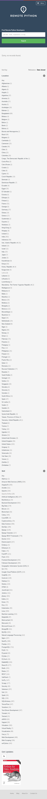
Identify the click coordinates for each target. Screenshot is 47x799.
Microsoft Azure (7, 626)
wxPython (5, 743)
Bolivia (4, 128)
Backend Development (9, 503)
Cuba (4, 170)
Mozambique (6, 312)
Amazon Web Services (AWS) (12, 482)
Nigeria (4, 330)
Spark (4, 695)
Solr (3, 692)
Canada (4, 146)
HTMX (4, 587)
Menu (42, 3)
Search (23, 41)
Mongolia (5, 306)
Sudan (4, 405)
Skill (3, 471)
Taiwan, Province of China (10, 417)
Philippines (5, 351)
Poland (4, 354)
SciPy (4, 680)
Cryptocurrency (7, 521)
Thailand (5, 423)
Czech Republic (7, 176)
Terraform (5, 707)
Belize (4, 122)
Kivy (3, 605)
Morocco (5, 309)
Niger (4, 327)
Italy (3, 252)
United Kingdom (7, 441)
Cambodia (5, 140)
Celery (4, 515)
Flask (4, 557)
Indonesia (5, 240)
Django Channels (7, 533)
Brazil (4, 134)
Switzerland (6, 411)
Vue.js (4, 734)
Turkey (4, 429)
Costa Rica (5, 161)
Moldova (5, 303)
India (3, 237)
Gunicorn (5, 578)
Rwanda (4, 372)
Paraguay (5, 345)
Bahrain (4, 110)
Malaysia (5, 291)
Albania (4, 86)
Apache (4, 491)
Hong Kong (5, 228)
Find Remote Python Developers (13, 30)
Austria (4, 104)
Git (3, 569)
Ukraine (4, 435)
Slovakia (5, 387)
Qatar (4, 363)
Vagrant (4, 722)
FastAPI (5, 554)
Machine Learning (8, 614)
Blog (17, 793)
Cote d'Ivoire (6, 164)
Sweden (4, 408)
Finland (4, 201)
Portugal (5, 357)
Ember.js (5, 545)
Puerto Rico (6, 360)
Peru (3, 348)
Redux (4, 671)
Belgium (5, 119)
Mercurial (5, 623)
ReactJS (5, 665)
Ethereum (5, 548)
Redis (4, 668)
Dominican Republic (8, 182)
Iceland (4, 234)
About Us (25, 793)
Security (5, 686)
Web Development (8, 737)
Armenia (5, 98)
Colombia (5, 155)
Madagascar (6, 288)
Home (12, 793)
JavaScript (5, 590)
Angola (4, 92)
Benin (4, 125)
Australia (5, 101)
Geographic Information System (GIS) (14, 566)
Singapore (5, 384)
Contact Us (33, 793)
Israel (4, 249)
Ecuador (5, 185)
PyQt (4, 650)
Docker (4, 539)
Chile (3, 149)
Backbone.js (6, 500)
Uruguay (5, 447)
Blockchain (5, 512)
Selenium (5, 689)
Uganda (4, 432)
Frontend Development (9, 560)
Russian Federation (8, 369)
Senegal (5, 378)
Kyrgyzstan (6, 270)
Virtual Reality (6, 728)
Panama (5, 342)
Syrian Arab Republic (9, 414)
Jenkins (4, 593)
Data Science (6, 524)
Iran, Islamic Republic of (10, 243)
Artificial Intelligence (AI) (10, 497)
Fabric (4, 551)
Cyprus (4, 173)
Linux (4, 611)
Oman (4, 336)
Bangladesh (6, 113)
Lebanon (5, 276)
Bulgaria (5, 137)
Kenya (4, 264)
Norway (4, 333)
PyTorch (5, 659)
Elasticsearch (6, 542)
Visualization (6, 731)
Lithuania (5, 279)
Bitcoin (4, 509)
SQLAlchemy (6, 701)
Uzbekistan (6, 450)
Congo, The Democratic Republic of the (15, 158)
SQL (3, 698)
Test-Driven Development (10, 710)
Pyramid (5, 653)
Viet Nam (5, 456)
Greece (4, 216)
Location (5, 76)
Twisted (4, 716)
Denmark (5, 179)
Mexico (4, 300)
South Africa (6, 396)
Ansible (4, 488)
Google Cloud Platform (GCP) (12, 572)
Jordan (4, 258)
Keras (4, 602)
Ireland (4, 246)
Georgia (4, 207)
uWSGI (4, 719)
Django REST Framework (10, 536)
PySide (4, 656)
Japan (4, 255)
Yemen (4, 459)
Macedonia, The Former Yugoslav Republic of (17, 285)
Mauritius (5, 297)
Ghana (4, 213)
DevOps (5, 527)
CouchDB (5, 518)
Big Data (5, 506)
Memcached (6, 620)
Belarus (4, 116)
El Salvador (6, 191)
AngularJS (5, 485)
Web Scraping (6, 740)
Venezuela (5, 453)
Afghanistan (6, 83)
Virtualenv (5, 725)
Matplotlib (5, 617)
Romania (5, 366)
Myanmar (5, 315)
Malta (4, 294)
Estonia (4, 195)
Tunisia (4, 426)
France (4, 204)
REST (4, 674)
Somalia (5, 393)
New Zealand (6, 324)
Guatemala (5, 219)
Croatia (4, 167)
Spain (4, 399)
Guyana (4, 222)
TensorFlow (6, 704)
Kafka (4, 599)
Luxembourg (6, 282)
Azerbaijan (5, 107)
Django (4, 530)
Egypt (4, 188)
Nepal (4, 318)
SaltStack (5, 677)
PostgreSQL (6, 647)
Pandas (4, 644)
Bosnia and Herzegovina (10, 131)
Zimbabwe (5, 465)
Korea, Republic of (8, 267)
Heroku (4, 584)
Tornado (4, 713)
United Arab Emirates (9, 438)
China (4, 152)
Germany (5, 210)
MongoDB (5, 629)
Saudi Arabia (6, 375)
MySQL (4, 632)
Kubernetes (6, 608)
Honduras (5, 225)
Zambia (4, 462)
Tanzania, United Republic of (11, 420)
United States (6, 444)
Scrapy (4, 683)
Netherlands (6, 321)
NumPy (4, 641)
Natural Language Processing (12, 635)
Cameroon (5, 143)
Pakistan (5, 339)
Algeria (4, 89)
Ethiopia (5, 198)
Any (3, 80)
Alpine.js (5, 479)
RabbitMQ (5, 662)
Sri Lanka (5, 402)
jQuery (4, 596)
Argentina (5, 95)
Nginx (4, 638)
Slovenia (5, 390)
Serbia (4, 381)
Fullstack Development (9, 563)
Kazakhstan (6, 261)
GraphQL (5, 575)
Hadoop (4, 581)
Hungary (5, 231)
